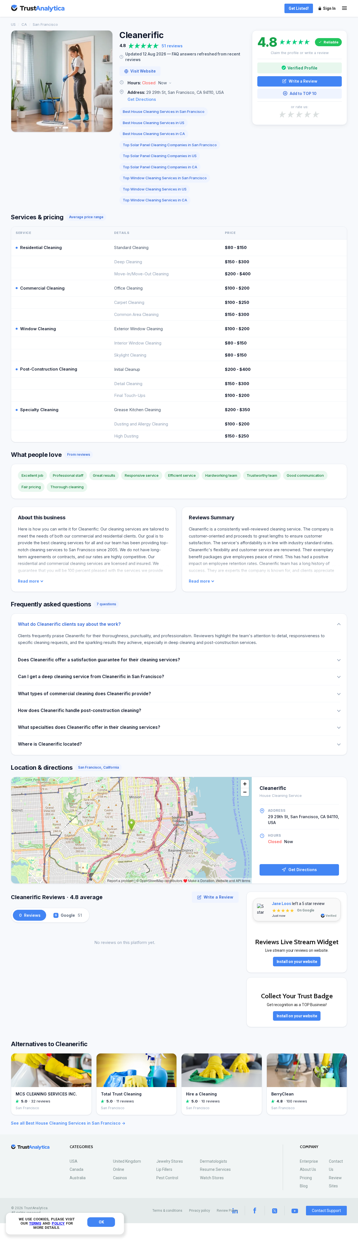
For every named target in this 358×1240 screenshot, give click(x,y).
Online (118, 1169)
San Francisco (45, 24)
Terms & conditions (167, 1211)
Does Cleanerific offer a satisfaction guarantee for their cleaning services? (99, 659)
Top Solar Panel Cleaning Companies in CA (160, 167)
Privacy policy (199, 1211)
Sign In (329, 8)
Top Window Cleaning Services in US (155, 189)
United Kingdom (127, 1161)
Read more (28, 581)
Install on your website (297, 961)
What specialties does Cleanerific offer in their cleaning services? (89, 727)
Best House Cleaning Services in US (153, 122)
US (13, 24)
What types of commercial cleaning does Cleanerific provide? (84, 693)
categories (81, 1146)
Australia (78, 1178)
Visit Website (143, 71)
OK (101, 1222)
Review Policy (227, 1211)
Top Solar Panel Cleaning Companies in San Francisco (170, 145)
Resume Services (215, 1169)
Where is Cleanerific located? (50, 744)
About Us (308, 1169)
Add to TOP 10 (303, 93)
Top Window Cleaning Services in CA (155, 200)
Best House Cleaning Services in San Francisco (163, 111)
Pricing (306, 1178)
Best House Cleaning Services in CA (154, 133)
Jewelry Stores (169, 1161)
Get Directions (142, 99)
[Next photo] (105, 81)
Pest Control (167, 1178)
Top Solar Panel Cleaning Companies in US (160, 155)
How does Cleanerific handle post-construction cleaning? (79, 710)
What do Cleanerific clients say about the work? (69, 624)
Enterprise (309, 1161)
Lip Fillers (164, 1169)
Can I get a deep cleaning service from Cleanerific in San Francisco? (91, 676)
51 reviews (172, 45)
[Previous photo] (19, 81)
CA (24, 24)
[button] (182, 83)
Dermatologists (213, 1161)
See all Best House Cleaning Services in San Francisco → (68, 1123)
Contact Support (326, 1210)
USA (73, 1161)
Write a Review (303, 81)
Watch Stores (212, 1178)
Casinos (120, 1178)
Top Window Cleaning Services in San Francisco (165, 178)
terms (35, 1223)
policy (58, 1223)
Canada (76, 1169)
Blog (304, 1186)
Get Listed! (299, 8)
